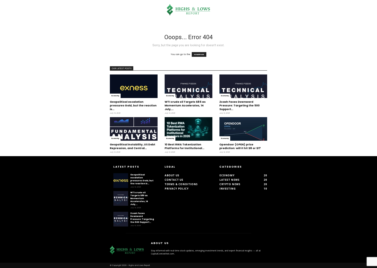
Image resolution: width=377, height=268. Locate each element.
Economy (115, 96)
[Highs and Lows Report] (188, 9)
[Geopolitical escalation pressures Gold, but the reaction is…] (134, 86)
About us (172, 175)
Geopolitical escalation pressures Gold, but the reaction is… (133, 105)
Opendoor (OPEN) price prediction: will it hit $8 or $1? (240, 146)
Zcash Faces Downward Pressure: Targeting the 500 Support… (239, 105)
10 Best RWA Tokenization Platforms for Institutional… (184, 146)
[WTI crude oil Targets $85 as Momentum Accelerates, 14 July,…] (188, 86)
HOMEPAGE (199, 54)
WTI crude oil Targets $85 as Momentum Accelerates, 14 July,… (185, 105)
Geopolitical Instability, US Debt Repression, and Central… (132, 146)
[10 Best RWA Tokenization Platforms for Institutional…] (188, 129)
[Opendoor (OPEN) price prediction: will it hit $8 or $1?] (243, 129)
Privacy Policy (177, 188)
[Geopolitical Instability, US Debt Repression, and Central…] (134, 129)
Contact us (174, 179)
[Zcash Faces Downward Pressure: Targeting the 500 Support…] (243, 86)
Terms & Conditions (181, 184)
